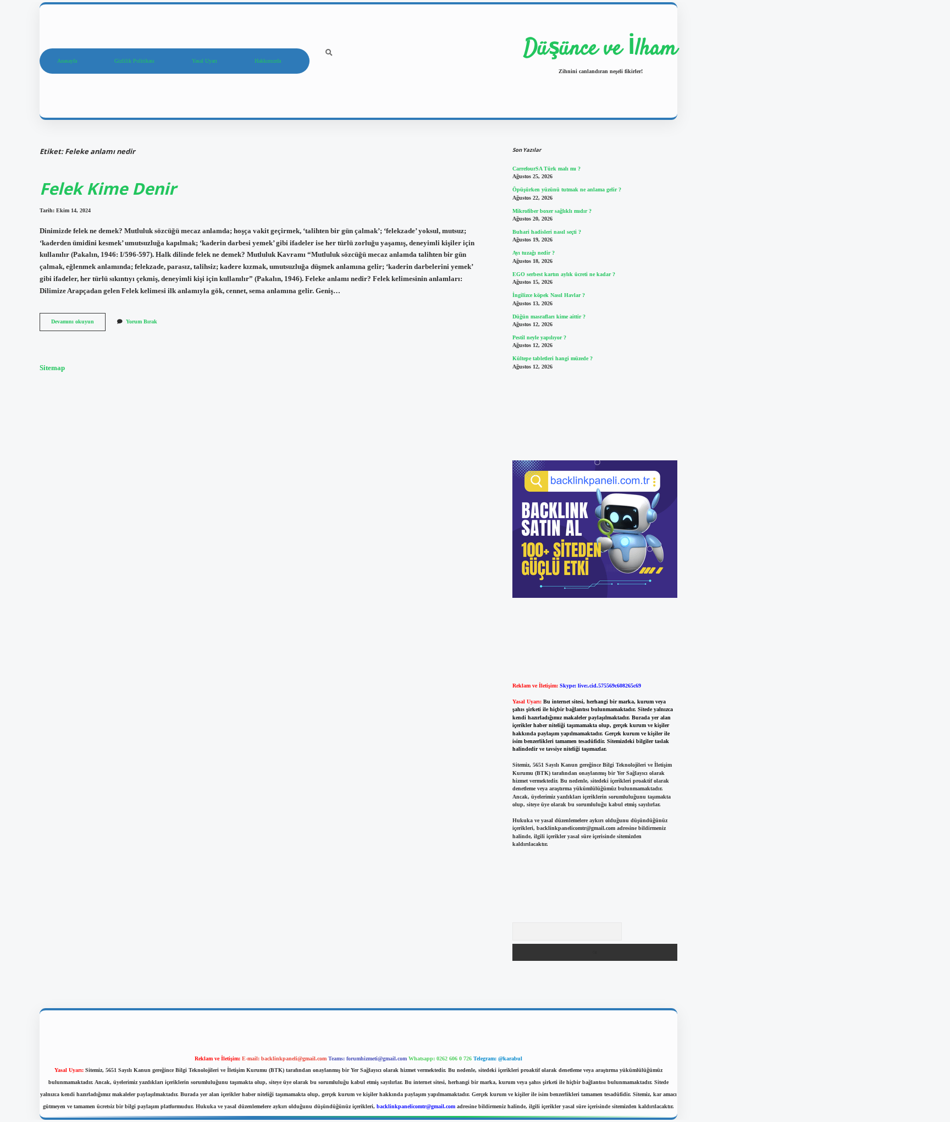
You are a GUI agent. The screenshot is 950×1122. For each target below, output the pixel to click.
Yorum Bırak (141, 321)
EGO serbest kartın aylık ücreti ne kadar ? (563, 274)
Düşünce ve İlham (600, 49)
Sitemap (52, 368)
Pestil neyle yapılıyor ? (539, 337)
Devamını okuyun (78, 324)
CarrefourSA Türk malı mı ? (546, 169)
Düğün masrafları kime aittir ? (549, 317)
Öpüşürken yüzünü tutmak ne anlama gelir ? (566, 189)
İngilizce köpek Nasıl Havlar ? (548, 295)
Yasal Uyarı (204, 61)
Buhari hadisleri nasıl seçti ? (546, 232)
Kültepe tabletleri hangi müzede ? (552, 358)
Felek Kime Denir (108, 188)
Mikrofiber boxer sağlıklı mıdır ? (552, 211)
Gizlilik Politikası (134, 61)
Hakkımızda (268, 61)
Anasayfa (67, 61)
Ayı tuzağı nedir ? (533, 253)
